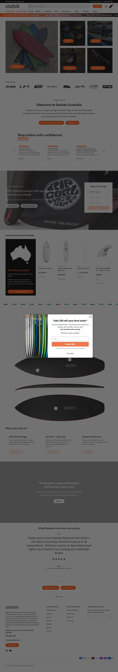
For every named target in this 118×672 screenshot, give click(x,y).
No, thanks (70, 353)
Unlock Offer (70, 344)
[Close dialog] (90, 316)
